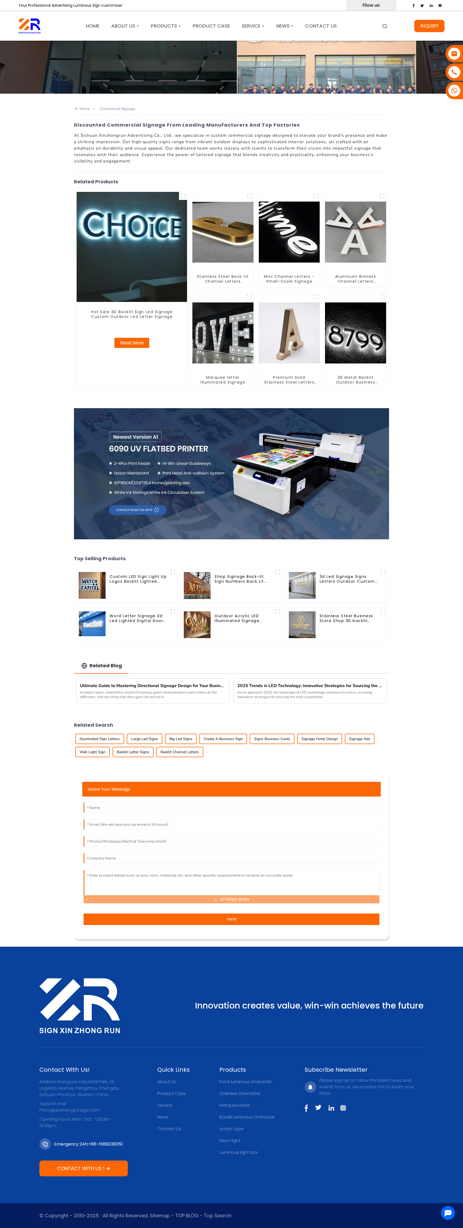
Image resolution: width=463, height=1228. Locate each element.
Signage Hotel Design (319, 738)
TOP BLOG (187, 1215)
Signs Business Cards (272, 738)
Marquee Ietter (234, 1105)
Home (85, 109)
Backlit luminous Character (247, 1117)
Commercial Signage (117, 109)
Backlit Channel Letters (179, 752)
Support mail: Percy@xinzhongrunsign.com (69, 1107)
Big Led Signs (180, 738)
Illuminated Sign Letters (100, 738)
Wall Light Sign (93, 752)
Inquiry (429, 25)
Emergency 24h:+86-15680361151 (88, 1144)
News (162, 1117)
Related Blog (105, 665)
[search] (384, 26)
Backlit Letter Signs (133, 752)
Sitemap (159, 1215)
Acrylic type (231, 1129)
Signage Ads (359, 738)
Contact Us (169, 1129)
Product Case (171, 1093)
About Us (166, 1082)
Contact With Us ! (80, 1168)
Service (164, 1105)
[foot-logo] (79, 1006)
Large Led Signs (144, 738)
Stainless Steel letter (240, 1093)
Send (231, 919)
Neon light (229, 1141)
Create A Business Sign (223, 738)
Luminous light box (238, 1152)
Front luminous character (245, 1082)
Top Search (218, 1215)
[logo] (29, 25)
